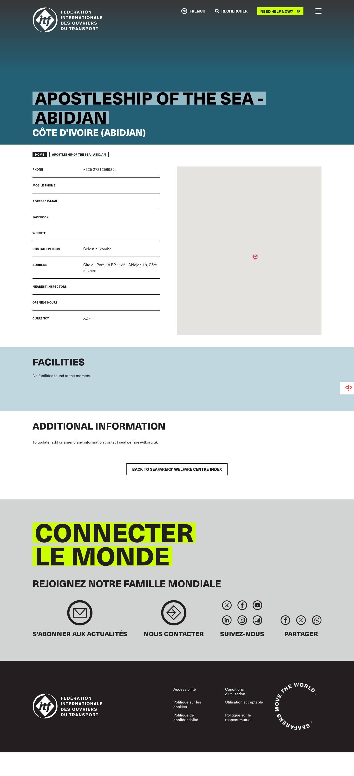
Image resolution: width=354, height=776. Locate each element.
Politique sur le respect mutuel (238, 717)
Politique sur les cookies (187, 704)
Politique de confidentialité (185, 717)
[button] (255, 257)
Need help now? (276, 11)
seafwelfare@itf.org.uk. (139, 441)
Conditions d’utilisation (235, 691)
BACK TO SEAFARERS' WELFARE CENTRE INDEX (177, 469)
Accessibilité (184, 689)
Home (39, 154)
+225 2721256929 (99, 169)
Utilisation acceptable (244, 701)
